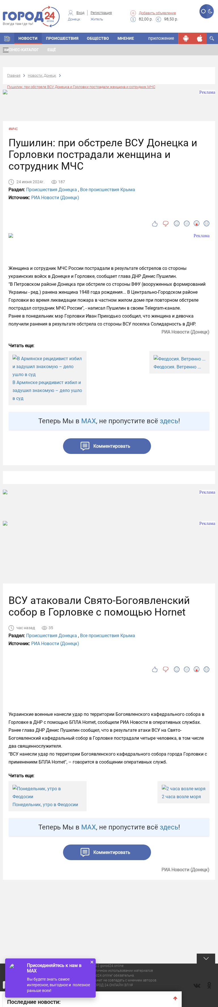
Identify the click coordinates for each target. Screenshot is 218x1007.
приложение (161, 38)
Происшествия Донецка (51, 189)
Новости (27, 38)
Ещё (51, 49)
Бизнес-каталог (21, 49)
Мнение (126, 38)
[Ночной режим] (210, 11)
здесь (169, 421)
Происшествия (62, 38)
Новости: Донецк (42, 75)
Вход (80, 13)
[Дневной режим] (203, 11)
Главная (13, 75)
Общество (98, 38)
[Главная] (7, 38)
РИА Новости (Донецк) (55, 197)
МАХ (88, 421)
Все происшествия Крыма (107, 189)
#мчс (13, 129)
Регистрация (101, 13)
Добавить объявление (157, 13)
